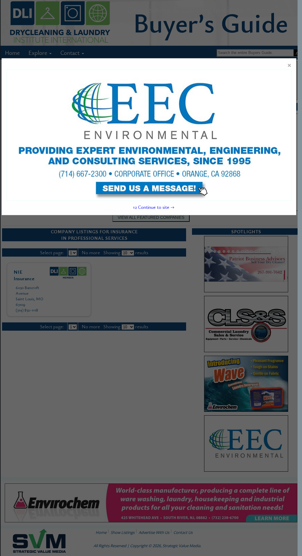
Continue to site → (153, 207)
